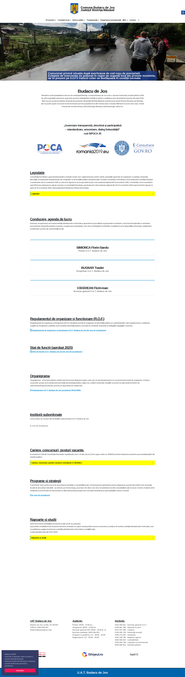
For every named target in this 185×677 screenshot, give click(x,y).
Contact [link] (132, 20)
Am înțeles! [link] (20, 670)
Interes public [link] (77, 20)
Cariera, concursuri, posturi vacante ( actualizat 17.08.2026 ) (56, 463)
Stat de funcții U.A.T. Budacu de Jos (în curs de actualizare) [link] (57, 352)
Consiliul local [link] (63, 20)
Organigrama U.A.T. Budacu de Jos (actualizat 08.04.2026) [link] (56, 390)
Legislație (35, 194)
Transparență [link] (92, 20)
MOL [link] (124, 20)
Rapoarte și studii (38, 538)
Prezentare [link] (50, 20)
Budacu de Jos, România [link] (134, 654)
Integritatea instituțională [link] (110, 20)
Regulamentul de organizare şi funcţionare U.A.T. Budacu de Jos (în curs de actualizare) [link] (69, 330)
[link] (74, 9)
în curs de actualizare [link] (40, 495)
